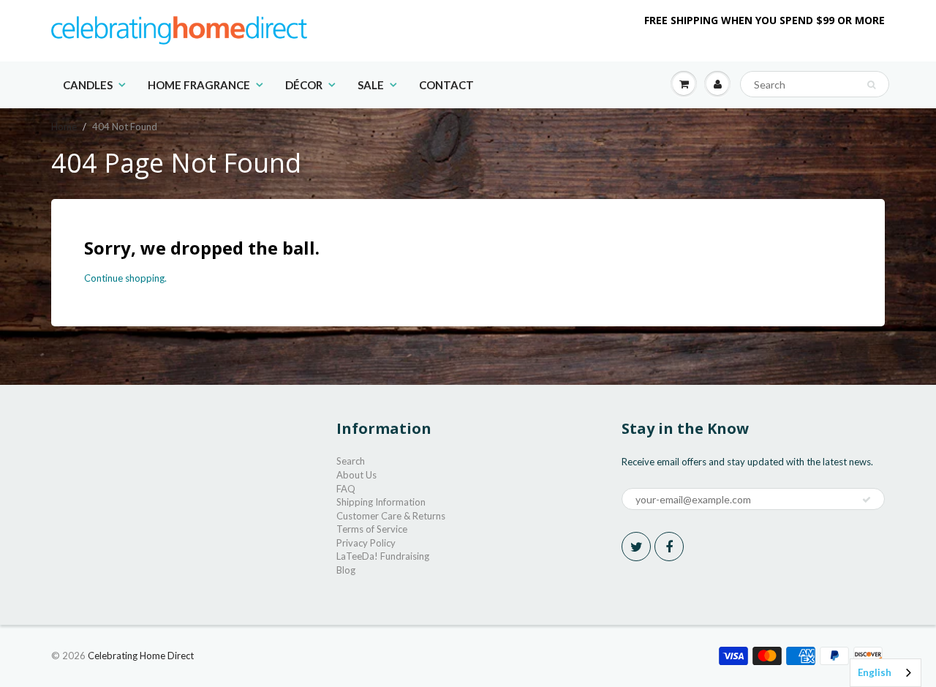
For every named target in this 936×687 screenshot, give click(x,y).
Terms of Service (371, 529)
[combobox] (885, 672)
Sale (371, 84)
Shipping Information (381, 502)
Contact (446, 84)
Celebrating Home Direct (141, 655)
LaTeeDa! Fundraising (382, 556)
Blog (345, 570)
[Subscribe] (866, 499)
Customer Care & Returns (390, 516)
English (874, 672)
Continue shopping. (125, 278)
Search (350, 461)
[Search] (871, 85)
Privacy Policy (366, 543)
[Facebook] (669, 546)
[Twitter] (636, 546)
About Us (356, 475)
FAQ (345, 489)
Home (64, 126)
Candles (88, 84)
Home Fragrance (199, 84)
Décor (303, 84)
